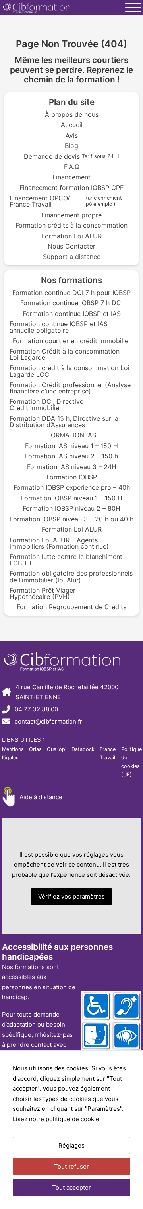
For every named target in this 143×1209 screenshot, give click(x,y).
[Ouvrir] (133, 7)
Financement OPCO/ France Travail (66, 201)
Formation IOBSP (71, 477)
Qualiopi (56, 749)
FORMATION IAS (71, 435)
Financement (71, 177)
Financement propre (71, 215)
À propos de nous (72, 114)
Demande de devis (71, 156)
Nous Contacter (71, 246)
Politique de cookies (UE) (131, 761)
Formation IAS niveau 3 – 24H (71, 467)
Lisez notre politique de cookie (56, 1119)
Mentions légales (13, 753)
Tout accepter (71, 1187)
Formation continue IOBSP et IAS (72, 313)
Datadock (83, 749)
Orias (35, 749)
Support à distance (71, 256)
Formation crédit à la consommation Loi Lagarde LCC (69, 371)
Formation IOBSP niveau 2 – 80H (71, 508)
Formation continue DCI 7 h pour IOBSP (71, 292)
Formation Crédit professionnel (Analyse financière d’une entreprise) (70, 388)
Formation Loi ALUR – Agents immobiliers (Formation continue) (59, 543)
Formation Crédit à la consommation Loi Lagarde (65, 354)
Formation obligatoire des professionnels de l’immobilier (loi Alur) (71, 576)
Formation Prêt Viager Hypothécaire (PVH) (42, 593)
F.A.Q (71, 166)
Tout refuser (71, 1166)
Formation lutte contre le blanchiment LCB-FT (66, 559)
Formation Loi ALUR (72, 236)
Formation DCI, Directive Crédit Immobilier (46, 404)
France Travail (108, 753)
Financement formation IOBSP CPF (71, 187)
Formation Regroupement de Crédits (71, 607)
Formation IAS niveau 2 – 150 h (71, 456)
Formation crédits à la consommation (71, 225)
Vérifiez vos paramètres (71, 896)
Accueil (72, 125)
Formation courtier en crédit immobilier (72, 341)
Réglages (71, 1145)
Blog (71, 146)
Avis (72, 135)
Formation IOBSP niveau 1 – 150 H (71, 498)
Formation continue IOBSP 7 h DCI (71, 303)
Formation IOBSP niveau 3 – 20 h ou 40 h (71, 519)
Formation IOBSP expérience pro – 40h (72, 487)
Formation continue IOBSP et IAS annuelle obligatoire (59, 327)
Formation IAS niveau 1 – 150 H (71, 446)
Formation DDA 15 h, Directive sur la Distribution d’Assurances (64, 421)
